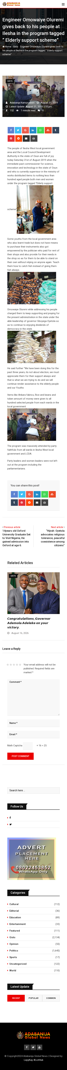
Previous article (12, 527)
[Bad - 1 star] (7, 664)
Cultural (14, 904)
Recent (16, 998)
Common (51, 998)
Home (8, 46)
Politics (13, 950)
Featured (14, 930)
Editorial (14, 910)
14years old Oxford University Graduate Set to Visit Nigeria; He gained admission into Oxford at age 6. (16, 538)
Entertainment (17, 924)
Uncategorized (18, 963)
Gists (15, 46)
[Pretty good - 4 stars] (17, 664)
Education (15, 917)
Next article (57, 527)
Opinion (13, 944)
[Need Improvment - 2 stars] (10, 664)
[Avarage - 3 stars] (13, 664)
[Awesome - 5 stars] (20, 664)
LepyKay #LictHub (33, 1060)
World (12, 970)
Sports (13, 957)
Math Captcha (14, 745)
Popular (33, 998)
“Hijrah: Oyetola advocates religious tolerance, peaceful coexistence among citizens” (53, 538)
